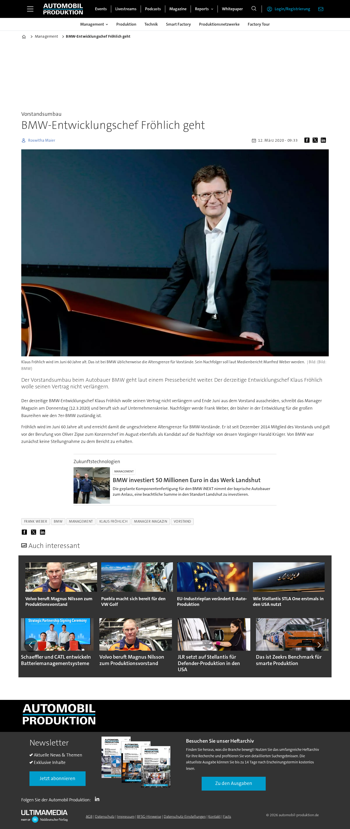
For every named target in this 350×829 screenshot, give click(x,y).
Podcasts (153, 9)
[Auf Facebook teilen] (308, 140)
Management (92, 24)
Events (101, 9)
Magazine (178, 9)
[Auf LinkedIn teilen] (324, 140)
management (81, 521)
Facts (227, 816)
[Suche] (254, 9)
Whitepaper (232, 9)
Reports (202, 9)
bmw (58, 521)
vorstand (182, 521)
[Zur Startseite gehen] (63, 9)
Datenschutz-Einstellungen (185, 816)
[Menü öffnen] (30, 9)
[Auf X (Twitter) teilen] (316, 140)
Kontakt (214, 816)
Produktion (126, 24)
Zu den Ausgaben (233, 783)
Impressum (126, 816)
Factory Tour (259, 24)
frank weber (35, 521)
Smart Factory (178, 24)
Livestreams (126, 9)
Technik (151, 24)
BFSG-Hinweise (149, 816)
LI (98, 798)
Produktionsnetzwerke (219, 24)
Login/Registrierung (292, 9)
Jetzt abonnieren (57, 778)
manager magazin (150, 521)
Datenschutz (105, 816)
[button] (31, 645)
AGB (89, 816)
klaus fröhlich (113, 521)
